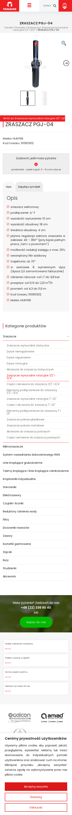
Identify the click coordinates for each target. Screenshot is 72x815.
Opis (9, 187)
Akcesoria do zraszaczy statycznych (30, 369)
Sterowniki (9, 487)
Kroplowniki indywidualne (19, 479)
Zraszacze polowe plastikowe (25, 419)
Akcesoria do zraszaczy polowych (28, 431)
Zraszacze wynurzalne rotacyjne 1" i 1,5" (32, 399)
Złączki (7, 552)
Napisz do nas (36, 622)
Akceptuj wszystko (36, 787)
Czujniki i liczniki (13, 503)
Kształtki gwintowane (17, 544)
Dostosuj (36, 797)
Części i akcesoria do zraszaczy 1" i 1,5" (31, 405)
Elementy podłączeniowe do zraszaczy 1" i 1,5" (34, 412)
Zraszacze (9, 336)
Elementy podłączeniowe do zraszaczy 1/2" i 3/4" (32, 391)
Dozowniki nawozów (16, 528)
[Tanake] (9, 6)
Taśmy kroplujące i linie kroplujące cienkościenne (36, 471)
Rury (6, 560)
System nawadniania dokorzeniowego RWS (31, 455)
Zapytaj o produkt (29, 187)
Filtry (6, 519)
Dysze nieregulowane (20, 351)
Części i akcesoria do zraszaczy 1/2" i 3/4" (33, 384)
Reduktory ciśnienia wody (20, 511)
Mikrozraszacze (13, 446)
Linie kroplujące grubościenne (22, 463)
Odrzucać (36, 807)
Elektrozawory (12, 495)
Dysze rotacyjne (17, 363)
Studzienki (9, 568)
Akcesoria (9, 576)
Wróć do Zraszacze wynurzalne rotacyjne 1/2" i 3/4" (34, 118)
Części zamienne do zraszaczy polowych (33, 437)
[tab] (8, 187)
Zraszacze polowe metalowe (25, 425)
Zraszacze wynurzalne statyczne (28, 345)
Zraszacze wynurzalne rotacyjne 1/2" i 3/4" (31, 376)
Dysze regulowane (19, 357)
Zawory (7, 536)
